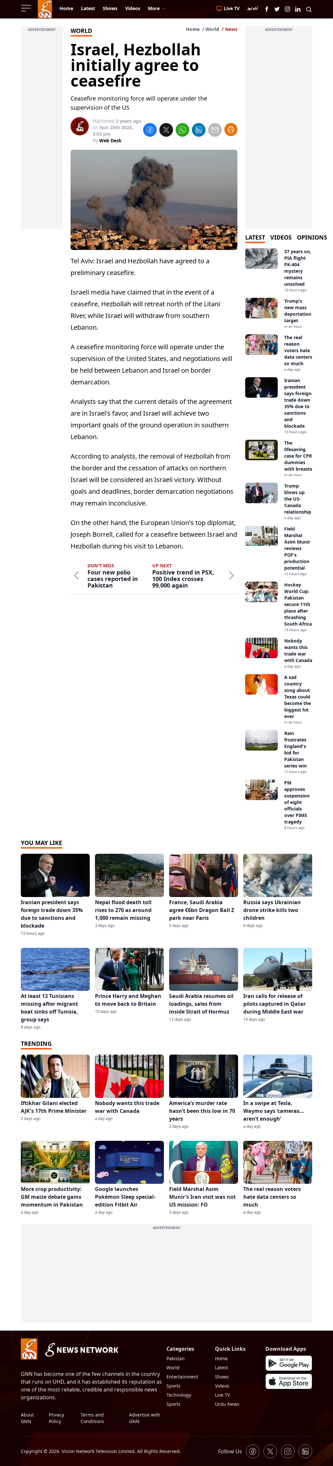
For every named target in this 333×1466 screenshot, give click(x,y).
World (212, 29)
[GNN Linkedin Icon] (297, 9)
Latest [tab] (255, 237)
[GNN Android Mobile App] (288, 1363)
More (154, 8)
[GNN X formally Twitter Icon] (277, 9)
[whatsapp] (182, 131)
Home (193, 29)
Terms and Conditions (92, 1418)
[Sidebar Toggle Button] (27, 8)
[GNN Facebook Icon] (266, 9)
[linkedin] (199, 131)
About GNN (27, 1418)
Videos (222, 1386)
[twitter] (166, 131)
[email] (215, 131)
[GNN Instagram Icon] (287, 9)
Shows (222, 1377)
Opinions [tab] (312, 237)
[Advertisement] (42, 131)
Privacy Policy (56, 1418)
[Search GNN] (309, 9)
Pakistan (175, 1358)
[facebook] (150, 131)
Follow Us (230, 1451)
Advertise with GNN (144, 1418)
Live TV (222, 1395)
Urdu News (227, 1404)
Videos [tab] (281, 237)
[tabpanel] (278, 539)
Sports (173, 1386)
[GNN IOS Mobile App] (288, 1381)
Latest (221, 1367)
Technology (178, 1395)
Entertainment (182, 1377)
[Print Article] (230, 129)
